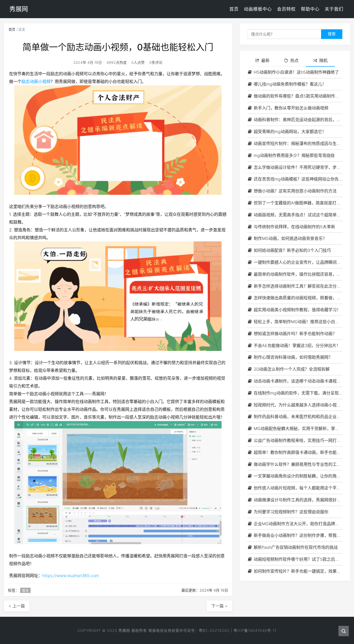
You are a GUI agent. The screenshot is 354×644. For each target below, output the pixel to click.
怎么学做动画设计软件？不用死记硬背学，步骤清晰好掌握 (298, 167)
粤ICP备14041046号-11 (255, 630)
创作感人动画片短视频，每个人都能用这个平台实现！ (298, 487)
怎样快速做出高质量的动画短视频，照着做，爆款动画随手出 (298, 297)
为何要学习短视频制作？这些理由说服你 (291, 511)
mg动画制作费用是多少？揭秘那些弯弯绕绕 (294, 155)
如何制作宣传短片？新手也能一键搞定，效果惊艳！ (298, 571)
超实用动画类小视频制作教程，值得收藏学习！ (297, 309)
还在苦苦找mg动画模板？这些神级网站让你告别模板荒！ (298, 179)
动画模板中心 (258, 9)
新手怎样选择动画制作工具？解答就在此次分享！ (298, 286)
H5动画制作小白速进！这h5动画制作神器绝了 (296, 72)
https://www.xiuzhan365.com (70, 575)
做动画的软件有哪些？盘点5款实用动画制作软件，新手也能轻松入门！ (298, 96)
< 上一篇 (17, 605)
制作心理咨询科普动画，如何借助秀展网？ (293, 357)
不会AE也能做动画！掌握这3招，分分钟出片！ (297, 345)
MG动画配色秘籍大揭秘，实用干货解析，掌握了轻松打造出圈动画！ (298, 428)
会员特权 (286, 9)
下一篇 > (219, 605)
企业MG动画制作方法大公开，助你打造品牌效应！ (298, 523)
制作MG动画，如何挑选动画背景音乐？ (290, 238)
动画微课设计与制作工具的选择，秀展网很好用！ (298, 499)
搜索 (332, 33)
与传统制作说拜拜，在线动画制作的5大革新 (294, 226)
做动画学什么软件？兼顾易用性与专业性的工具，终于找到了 (298, 464)
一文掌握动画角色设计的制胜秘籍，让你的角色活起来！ (298, 476)
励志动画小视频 (36, 81)
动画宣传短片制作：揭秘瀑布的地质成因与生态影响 (298, 143)
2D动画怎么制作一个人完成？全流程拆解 (292, 369)
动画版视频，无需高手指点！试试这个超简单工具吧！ (298, 214)
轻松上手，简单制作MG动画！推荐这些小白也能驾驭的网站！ (298, 321)
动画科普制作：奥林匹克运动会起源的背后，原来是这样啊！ (298, 119)
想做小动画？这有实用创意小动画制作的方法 (295, 190)
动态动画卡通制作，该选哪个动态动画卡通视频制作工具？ (298, 381)
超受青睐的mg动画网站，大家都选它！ (290, 131)
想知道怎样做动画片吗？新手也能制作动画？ (295, 333)
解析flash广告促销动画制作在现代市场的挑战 (296, 547)
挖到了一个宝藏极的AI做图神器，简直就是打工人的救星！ (298, 202)
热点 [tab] (294, 60)
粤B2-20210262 (214, 630)
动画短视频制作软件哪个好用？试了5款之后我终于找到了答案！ (298, 559)
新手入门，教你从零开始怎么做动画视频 (291, 107)
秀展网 (124, 630)
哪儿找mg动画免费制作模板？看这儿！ (290, 84)
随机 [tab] (323, 60)
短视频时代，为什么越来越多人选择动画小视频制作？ (298, 404)
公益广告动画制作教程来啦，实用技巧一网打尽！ (298, 440)
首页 (234, 9)
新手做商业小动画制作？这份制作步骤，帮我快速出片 (298, 535)
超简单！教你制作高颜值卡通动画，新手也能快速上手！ (298, 452)
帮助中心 (310, 9)
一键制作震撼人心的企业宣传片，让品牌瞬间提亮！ (298, 262)
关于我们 (334, 9)
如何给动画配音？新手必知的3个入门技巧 (292, 250)
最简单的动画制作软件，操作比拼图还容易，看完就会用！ (298, 274)
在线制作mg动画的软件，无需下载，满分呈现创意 (298, 393)
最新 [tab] (265, 60)
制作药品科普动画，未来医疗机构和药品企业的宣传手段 (298, 416)
